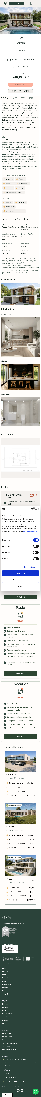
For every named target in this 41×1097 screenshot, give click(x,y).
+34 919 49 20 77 (11, 1073)
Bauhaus (5, 1007)
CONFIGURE (20, 85)
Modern (5, 1004)
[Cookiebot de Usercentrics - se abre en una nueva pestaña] (30, 508)
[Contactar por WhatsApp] (36, 1092)
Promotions (6, 978)
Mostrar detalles (29, 567)
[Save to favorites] (33, 775)
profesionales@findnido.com (15, 1081)
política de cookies (30, 531)
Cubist (4, 1023)
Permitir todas (20, 573)
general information (4, 98)
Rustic (4, 1010)
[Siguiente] (38, 294)
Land (4, 975)
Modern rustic (7, 1014)
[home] (5, 3)
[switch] (36, 546)
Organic (5, 1017)
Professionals (6, 984)
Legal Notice (6, 1033)
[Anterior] (3, 294)
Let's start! (16, 3)
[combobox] (7, 1095)
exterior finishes (14, 98)
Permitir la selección (20, 580)
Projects (5, 987)
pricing (38, 98)
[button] (36, 3)
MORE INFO (20, 597)
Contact (5, 994)
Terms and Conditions (9, 1043)
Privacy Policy (7, 1036)
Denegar (20, 586)
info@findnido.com (12, 1077)
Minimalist (5, 1020)
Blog (3, 991)
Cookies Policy (7, 1040)
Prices (4, 981)
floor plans (31, 98)
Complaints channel (9, 1049)
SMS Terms (6, 1046)
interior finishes (23, 98)
